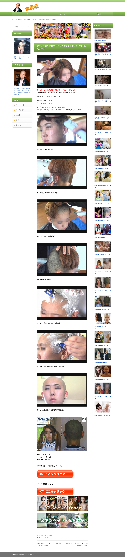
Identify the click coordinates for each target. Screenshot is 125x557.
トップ (26, 14)
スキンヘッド (62, 14)
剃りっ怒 (46, 537)
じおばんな (41, 537)
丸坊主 (99, 14)
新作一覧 (19, 125)
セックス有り (20, 110)
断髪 (17, 120)
